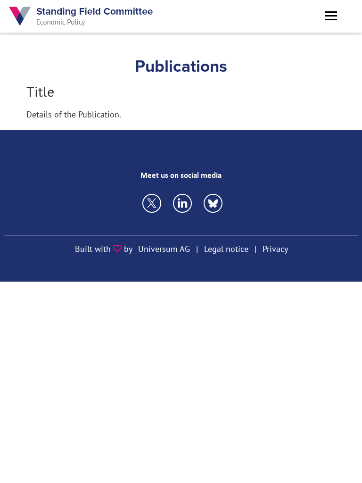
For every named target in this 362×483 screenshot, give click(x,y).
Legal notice (226, 248)
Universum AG (164, 248)
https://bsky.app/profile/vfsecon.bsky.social (182, 203)
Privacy (275, 248)
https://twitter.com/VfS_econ (151, 203)
